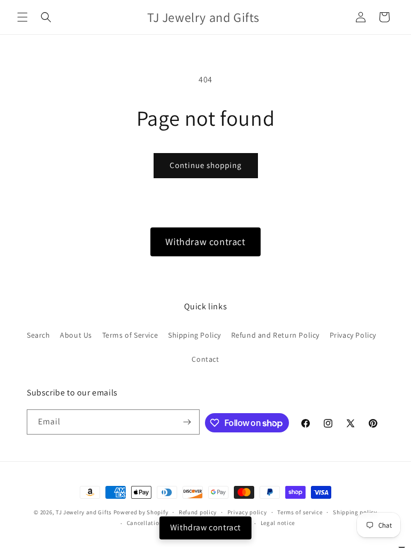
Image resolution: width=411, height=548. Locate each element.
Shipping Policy (194, 335)
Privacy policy (247, 512)
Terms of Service (130, 335)
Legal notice (278, 523)
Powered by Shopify (141, 512)
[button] (22, 17)
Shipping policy (355, 512)
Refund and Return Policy (275, 335)
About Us (76, 335)
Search (38, 335)
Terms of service (299, 512)
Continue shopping (206, 165)
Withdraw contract (205, 241)
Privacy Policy (353, 335)
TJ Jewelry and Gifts (84, 512)
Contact (205, 359)
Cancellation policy (154, 523)
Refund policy (198, 512)
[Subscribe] (187, 422)
